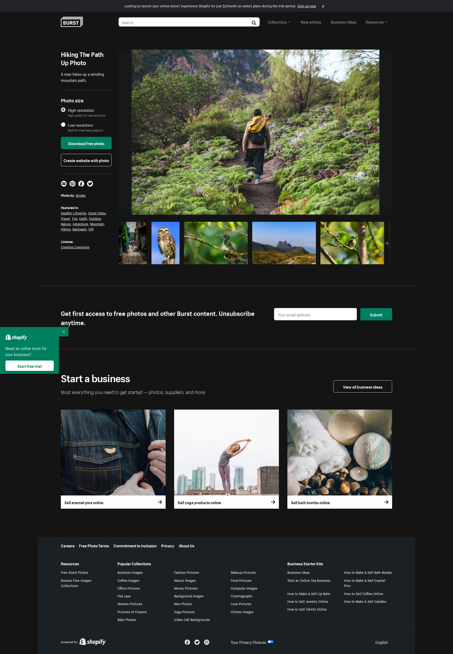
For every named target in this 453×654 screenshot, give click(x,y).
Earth (83, 218)
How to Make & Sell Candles (365, 601)
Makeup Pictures (243, 572)
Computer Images (244, 588)
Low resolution (80, 125)
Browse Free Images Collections (76, 583)
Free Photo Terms (94, 545)
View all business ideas (362, 386)
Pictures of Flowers (132, 611)
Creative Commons (75, 246)
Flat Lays (123, 595)
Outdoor (95, 218)
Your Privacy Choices (248, 642)
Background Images (189, 595)
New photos (311, 21)
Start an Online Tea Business (308, 580)
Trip (74, 218)
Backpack (79, 228)
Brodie (81, 195)
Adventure (80, 223)
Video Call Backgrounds (192, 619)
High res (215, 259)
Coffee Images (128, 580)
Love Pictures (241, 603)
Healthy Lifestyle (73, 212)
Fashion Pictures (186, 572)
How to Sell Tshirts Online (307, 609)
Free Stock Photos (74, 572)
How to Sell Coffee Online (363, 593)
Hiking (66, 228)
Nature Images (185, 580)
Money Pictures (185, 588)
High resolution (81, 110)
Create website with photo (86, 160)
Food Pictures (241, 580)
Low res (134, 259)
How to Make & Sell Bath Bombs (368, 572)
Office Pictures (128, 588)
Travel (65, 218)
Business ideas (343, 21)
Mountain (97, 223)
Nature (66, 223)
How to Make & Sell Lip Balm (308, 593)
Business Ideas (298, 572)
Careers (68, 545)
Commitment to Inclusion (135, 545)
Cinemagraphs (241, 595)
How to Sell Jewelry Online (307, 601)
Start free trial (29, 366)
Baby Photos (126, 619)
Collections (277, 21)
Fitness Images (242, 611)
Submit (376, 314)
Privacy (167, 545)
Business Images (130, 572)
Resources (375, 21)
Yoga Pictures (184, 611)
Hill (91, 228)
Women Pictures (129, 603)
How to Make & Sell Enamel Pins (364, 583)
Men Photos (183, 603)
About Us (186, 545)
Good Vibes (97, 212)
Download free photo (86, 143)
